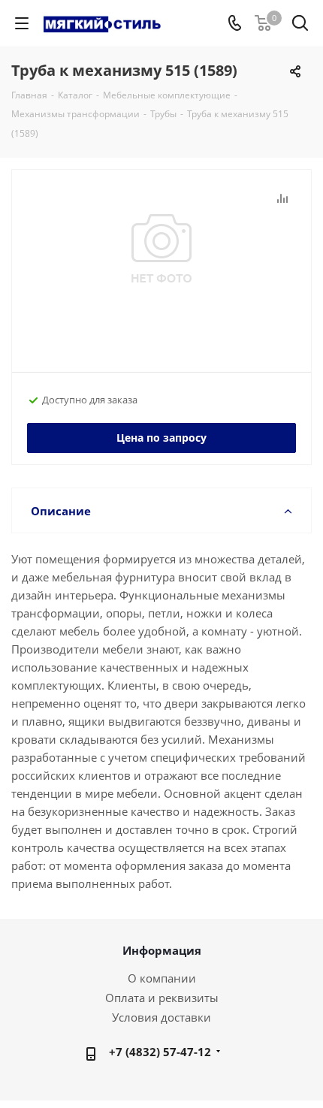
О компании (162, 978)
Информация (161, 950)
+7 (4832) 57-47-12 (160, 1051)
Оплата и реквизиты (162, 997)
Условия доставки (161, 1017)
